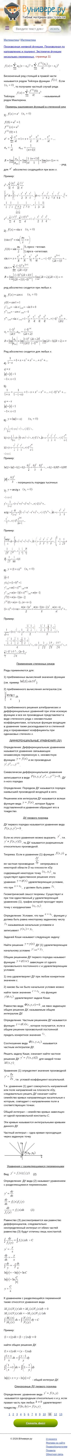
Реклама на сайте (55, 1443)
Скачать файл (35, 1422)
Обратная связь (54, 1454)
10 (44, 1414)
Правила (50, 1450)
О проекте (51, 1439)
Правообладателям (56, 1446)
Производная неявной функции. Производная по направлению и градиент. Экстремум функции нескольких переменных (34, 51)
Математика (11, 39)
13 (60, 1414)
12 (55, 1414)
